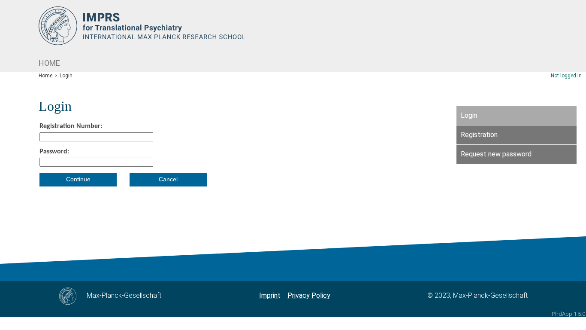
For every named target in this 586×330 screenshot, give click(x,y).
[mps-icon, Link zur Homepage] (312, 25)
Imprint (270, 295)
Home (49, 62)
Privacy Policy (308, 295)
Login (66, 76)
